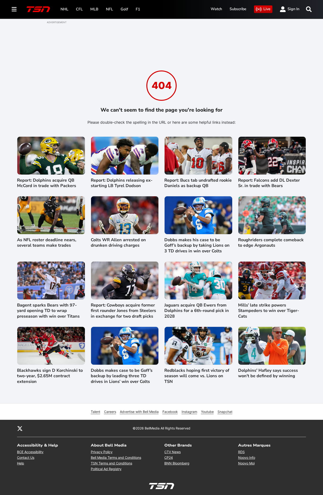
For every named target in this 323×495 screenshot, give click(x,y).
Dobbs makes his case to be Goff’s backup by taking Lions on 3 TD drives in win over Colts (197, 245)
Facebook (170, 412)
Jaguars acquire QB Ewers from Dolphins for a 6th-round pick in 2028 (196, 310)
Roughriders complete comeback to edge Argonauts (271, 242)
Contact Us (25, 458)
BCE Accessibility (30, 452)
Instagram (189, 412)
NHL (64, 9)
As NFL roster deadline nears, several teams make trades (46, 242)
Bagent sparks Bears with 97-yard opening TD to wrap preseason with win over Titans (48, 310)
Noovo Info (246, 458)
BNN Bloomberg (176, 463)
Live (267, 9)
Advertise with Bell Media (139, 412)
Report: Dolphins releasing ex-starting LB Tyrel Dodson (122, 183)
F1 (138, 9)
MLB (94, 9)
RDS (241, 452)
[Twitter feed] (20, 428)
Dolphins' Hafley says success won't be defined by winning (268, 373)
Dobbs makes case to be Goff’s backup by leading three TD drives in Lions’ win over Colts (122, 376)
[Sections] (14, 9)
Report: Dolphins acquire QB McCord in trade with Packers (46, 183)
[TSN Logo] (38, 9)
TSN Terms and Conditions (111, 463)
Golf (124, 9)
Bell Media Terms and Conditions (116, 458)
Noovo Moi (246, 463)
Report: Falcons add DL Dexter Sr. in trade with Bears (269, 183)
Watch (216, 9)
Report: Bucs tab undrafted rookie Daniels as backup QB (198, 183)
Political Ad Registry (106, 469)
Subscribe (238, 9)
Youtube (207, 412)
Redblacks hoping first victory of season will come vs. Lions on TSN (196, 376)
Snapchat (225, 412)
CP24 (168, 458)
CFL (79, 9)
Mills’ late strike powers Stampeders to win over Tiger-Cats (268, 310)
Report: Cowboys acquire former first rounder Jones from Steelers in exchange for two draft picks (123, 310)
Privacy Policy (102, 452)
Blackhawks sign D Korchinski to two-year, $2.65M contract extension (50, 376)
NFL (109, 9)
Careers (110, 412)
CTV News (172, 452)
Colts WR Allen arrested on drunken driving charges (118, 242)
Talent (95, 412)
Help (20, 463)
